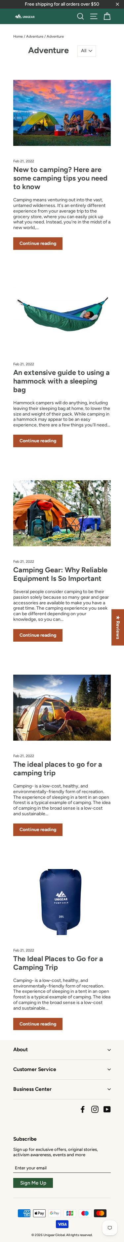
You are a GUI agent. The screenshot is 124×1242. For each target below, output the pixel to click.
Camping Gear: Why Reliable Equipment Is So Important (60, 574)
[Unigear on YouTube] (107, 1109)
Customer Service (34, 1069)
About (20, 1049)
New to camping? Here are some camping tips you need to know (60, 178)
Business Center (32, 1089)
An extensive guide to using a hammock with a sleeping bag (61, 381)
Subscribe (25, 1139)
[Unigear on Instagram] (95, 1109)
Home (18, 36)
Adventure (34, 36)
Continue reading (38, 243)
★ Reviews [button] (118, 627)
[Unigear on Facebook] (82, 1109)
